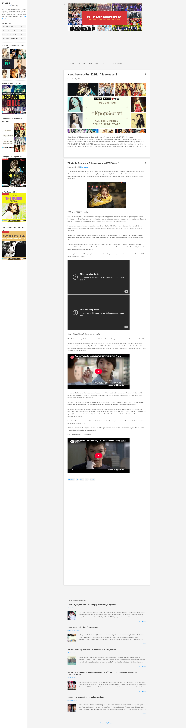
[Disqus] (106, 506)
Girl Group (117, 64)
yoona (92, 479)
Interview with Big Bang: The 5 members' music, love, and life (92, 650)
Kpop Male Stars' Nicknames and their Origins (86, 697)
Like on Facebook (9, 30)
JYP (90, 64)
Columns (71, 479)
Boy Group (106, 64)
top (87, 479)
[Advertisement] (96, 45)
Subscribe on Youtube (10, 34)
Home (72, 64)
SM (79, 64)
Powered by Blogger (106, 723)
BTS (96, 64)
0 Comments (84, 167)
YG (84, 64)
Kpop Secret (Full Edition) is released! (92, 74)
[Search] (149, 5)
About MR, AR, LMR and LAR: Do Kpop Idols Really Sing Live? (92, 605)
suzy (81, 479)
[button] (145, 74)
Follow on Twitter (9, 26)
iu (77, 479)
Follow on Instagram (10, 38)
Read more (142, 621)
